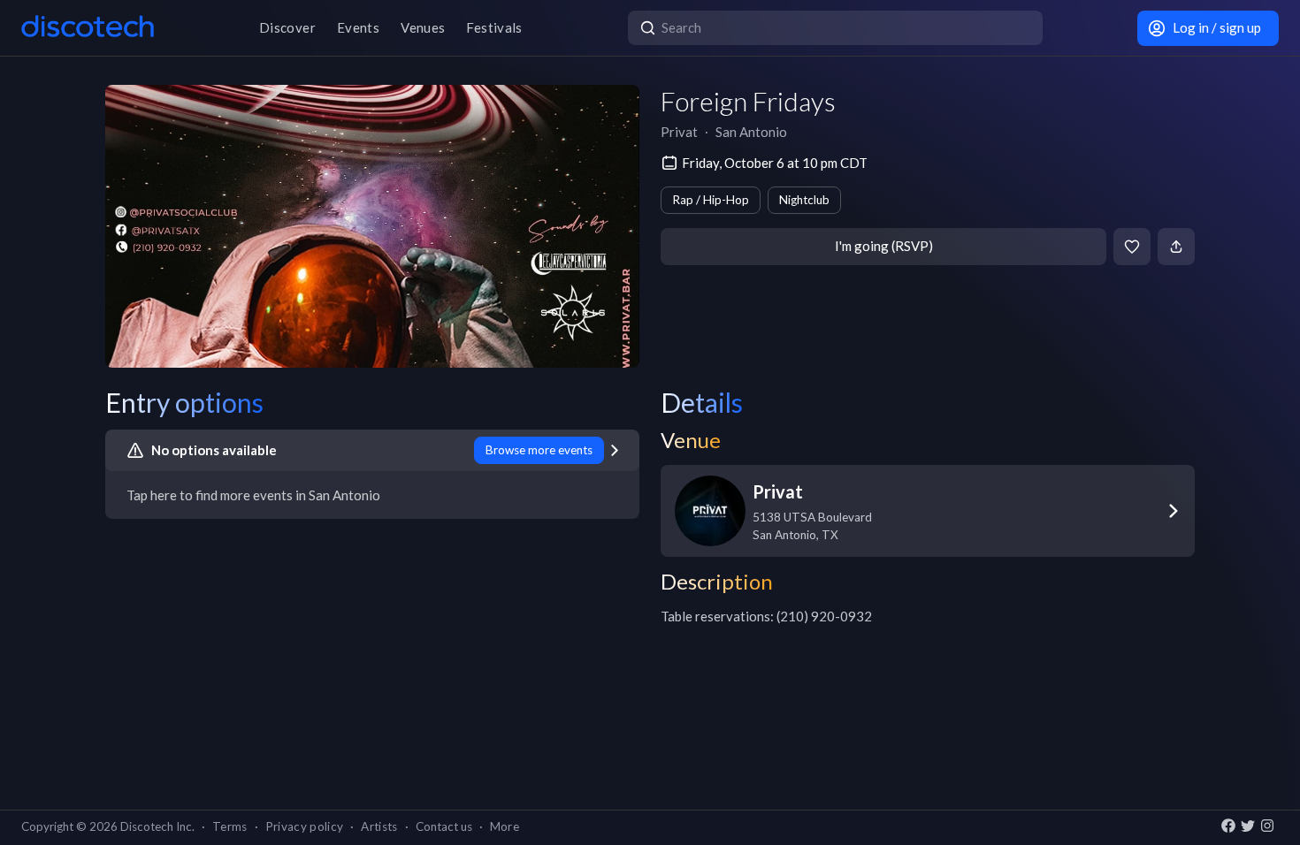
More (504, 826)
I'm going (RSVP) (884, 246)
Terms (230, 826)
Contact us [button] (444, 826)
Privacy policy (304, 826)
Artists (379, 826)
